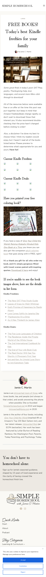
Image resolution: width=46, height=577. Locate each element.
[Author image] (16, 51)
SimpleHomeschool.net (14, 406)
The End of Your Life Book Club (22, 350)
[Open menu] (44, 5)
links (23, 18)
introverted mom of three (26, 393)
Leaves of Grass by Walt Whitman (23, 304)
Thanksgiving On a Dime (19, 317)
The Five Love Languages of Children (25, 333)
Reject (23, 572)
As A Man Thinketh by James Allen (24, 320)
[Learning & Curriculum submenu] (24, 544)
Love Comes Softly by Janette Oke (23, 313)
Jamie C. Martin (26, 52)
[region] (23, 562)
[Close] (43, 548)
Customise (23, 566)
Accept (23, 560)
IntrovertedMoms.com (19, 409)
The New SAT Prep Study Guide (23, 300)
